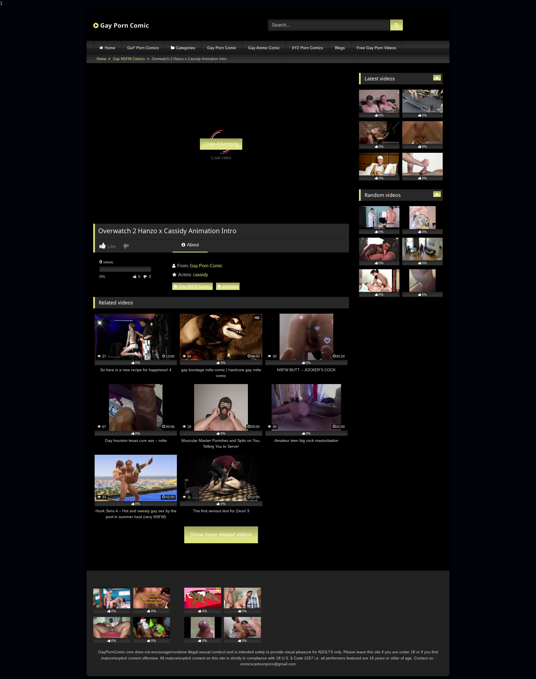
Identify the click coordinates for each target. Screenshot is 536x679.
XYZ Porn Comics (307, 48)
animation (230, 286)
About (192, 244)
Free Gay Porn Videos (376, 48)
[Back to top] (519, 663)
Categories (185, 48)
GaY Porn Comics (143, 48)
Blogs (340, 48)
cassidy (200, 274)
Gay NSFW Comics (129, 59)
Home (110, 48)
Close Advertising (221, 144)
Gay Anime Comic (264, 48)
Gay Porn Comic (124, 25)
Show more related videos (221, 534)
